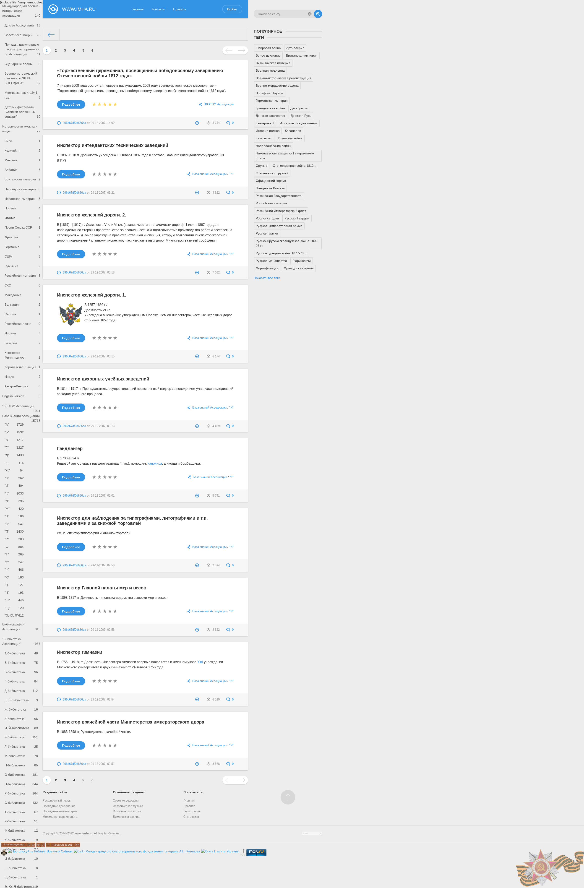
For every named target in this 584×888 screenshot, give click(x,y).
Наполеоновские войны (273, 146)
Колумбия (22, 150)
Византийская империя (273, 63)
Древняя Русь (301, 115)
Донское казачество (270, 115)
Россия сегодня (267, 218)
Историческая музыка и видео (21, 129)
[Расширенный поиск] (310, 14)
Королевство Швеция (22, 367)
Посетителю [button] (193, 792)
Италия (22, 218)
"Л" (14, 501)
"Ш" (14, 600)
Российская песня (22, 324)
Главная (137, 9)
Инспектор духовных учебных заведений (103, 378)
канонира (155, 463)
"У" (14, 562)
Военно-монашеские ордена (277, 85)
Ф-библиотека (21, 830)
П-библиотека (21, 784)
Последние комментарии (60, 811)
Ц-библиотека (21, 858)
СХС (22, 285)
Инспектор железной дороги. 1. (91, 294)
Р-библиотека (21, 793)
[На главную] (51, 34)
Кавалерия (293, 131)
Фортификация (267, 268)
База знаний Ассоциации (21, 417)
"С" (14, 547)
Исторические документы (299, 123)
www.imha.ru (84, 833)
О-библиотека (21, 774)
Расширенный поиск (56, 800)
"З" (14, 478)
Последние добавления (59, 806)
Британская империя (22, 179)
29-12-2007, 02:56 (103, 629)
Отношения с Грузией (272, 173)
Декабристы (299, 108)
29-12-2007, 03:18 (103, 272)
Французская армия (299, 268)
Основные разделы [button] (129, 792)
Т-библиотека (21, 812)
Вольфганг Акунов (269, 93)
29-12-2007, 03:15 (103, 356)
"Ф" (14, 569)
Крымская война (290, 138)
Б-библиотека (21, 662)
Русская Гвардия (297, 218)
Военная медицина (270, 70)
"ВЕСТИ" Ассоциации (21, 407)
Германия (22, 247)
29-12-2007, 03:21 (103, 192)
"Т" (14, 554)
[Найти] (318, 14)
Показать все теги (267, 278)
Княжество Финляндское (22, 355)
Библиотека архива (126, 816)
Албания (22, 170)
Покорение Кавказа (270, 188)
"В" (14, 440)
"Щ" (14, 608)
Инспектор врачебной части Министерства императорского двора (130, 721)
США (22, 256)
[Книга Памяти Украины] (220, 851)
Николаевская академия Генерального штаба (285, 155)
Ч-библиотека (21, 849)
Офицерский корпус (271, 180)
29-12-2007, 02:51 (103, 764)
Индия (22, 376)
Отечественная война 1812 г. (294, 165)
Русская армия (267, 233)
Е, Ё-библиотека (21, 700)
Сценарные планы (22, 64)
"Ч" (14, 592)
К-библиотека (21, 737)
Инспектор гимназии (79, 652)
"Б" (14, 432)
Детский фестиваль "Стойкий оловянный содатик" (22, 111)
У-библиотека (21, 821)
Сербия (22, 314)
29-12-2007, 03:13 (103, 426)
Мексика (22, 160)
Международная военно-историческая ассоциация (21, 10)
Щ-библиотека (21, 877)
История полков (267, 131)
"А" (14, 424)
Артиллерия (295, 48)
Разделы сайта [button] (55, 792)
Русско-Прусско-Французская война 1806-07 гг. (287, 243)
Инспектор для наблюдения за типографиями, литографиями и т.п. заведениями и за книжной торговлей (132, 521)
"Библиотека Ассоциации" (21, 641)
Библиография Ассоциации (21, 626)
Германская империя (272, 100)
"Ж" (14, 470)
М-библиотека (21, 756)
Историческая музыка (128, 806)
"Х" (14, 577)
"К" (14, 493)
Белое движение (268, 55)
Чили (22, 141)
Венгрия (22, 343)
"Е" (14, 463)
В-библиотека (21, 672)
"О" (14, 524)
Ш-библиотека (21, 868)
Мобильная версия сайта (60, 816)
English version (21, 396)
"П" (14, 531)
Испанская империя (22, 199)
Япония (22, 333)
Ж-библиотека (21, 709)
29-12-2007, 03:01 (103, 495)
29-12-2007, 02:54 (103, 699)
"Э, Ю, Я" (14, 615)
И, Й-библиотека (21, 728)
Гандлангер (70, 448)
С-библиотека (21, 803)
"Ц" (14, 585)
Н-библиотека (21, 765)
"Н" (14, 516)
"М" (14, 508)
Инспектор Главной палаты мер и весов (101, 587)
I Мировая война (268, 48)
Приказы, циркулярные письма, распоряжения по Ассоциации (22, 49)
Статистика (191, 816)
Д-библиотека (21, 691)
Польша (22, 208)
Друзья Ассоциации (22, 25)
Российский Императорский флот (281, 211)
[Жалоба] (197, 123)
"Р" (14, 539)
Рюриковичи (301, 261)
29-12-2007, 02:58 (103, 565)
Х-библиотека (21, 840)
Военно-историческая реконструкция (283, 78)
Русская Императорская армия (279, 226)
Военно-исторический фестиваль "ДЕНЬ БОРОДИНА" (22, 78)
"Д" (14, 455)
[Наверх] (288, 797)
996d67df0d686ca (74, 123)
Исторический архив (127, 811)
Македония (22, 295)
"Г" (14, 447)
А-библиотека (21, 653)
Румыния (22, 266)
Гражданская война (270, 108)
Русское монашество (271, 261)
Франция (22, 237)
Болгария (22, 304)
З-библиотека (21, 719)
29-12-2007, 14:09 (103, 123)
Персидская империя (22, 189)
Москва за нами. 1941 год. (22, 95)
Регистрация (192, 811)
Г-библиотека (21, 681)
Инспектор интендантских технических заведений (112, 145)
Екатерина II (265, 123)
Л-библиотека (21, 746)
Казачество (264, 138)
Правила (179, 9)
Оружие (261, 165)
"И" (14, 485)
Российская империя (22, 275)
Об (200, 662)
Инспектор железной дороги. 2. (91, 214)
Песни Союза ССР (22, 227)
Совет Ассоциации (22, 35)
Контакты (158, 9)
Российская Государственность (279, 196)
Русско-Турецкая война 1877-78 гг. (281, 253)
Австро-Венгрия (22, 386)
